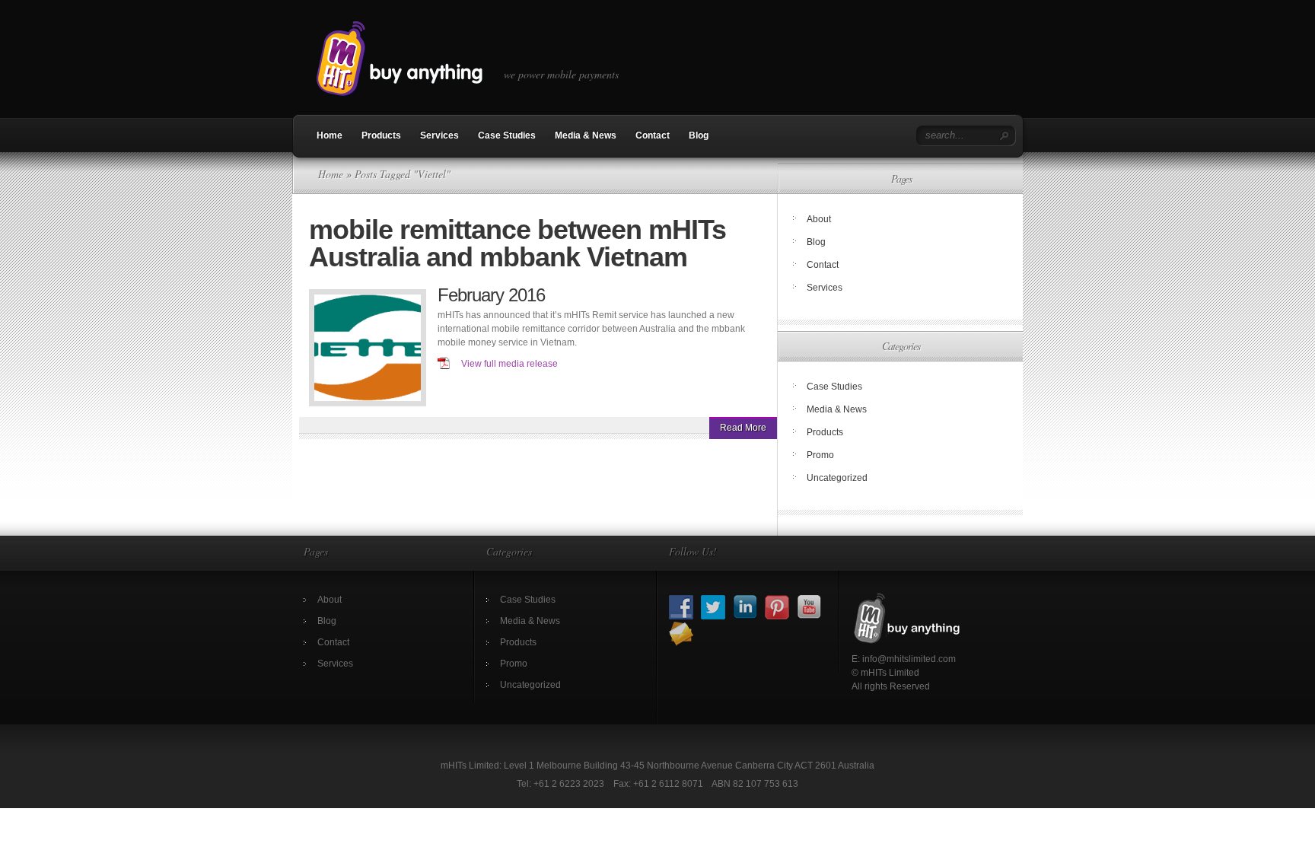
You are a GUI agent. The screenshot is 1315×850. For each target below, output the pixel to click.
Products (381, 135)
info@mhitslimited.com (909, 659)
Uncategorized (837, 478)
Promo (820, 455)
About (819, 219)
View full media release (509, 363)
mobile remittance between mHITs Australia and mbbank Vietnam (517, 243)
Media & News (585, 135)
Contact (652, 135)
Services (439, 135)
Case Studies (507, 135)
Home (329, 135)
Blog (698, 135)
